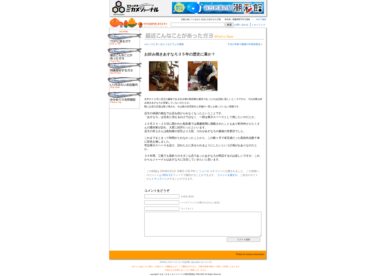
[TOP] (162, 262)
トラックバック (160, 178)
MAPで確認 (261, 19)
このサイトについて (175, 262)
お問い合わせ (241, 24)
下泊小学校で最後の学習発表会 (243, 44)
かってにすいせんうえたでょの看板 (165, 44)
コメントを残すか (227, 175)
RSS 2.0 (167, 175)
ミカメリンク (258, 24)
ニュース (204, 171)
